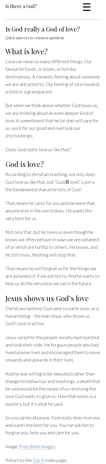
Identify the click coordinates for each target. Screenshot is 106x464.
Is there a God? (21, 6)
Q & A (38, 460)
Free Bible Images (37, 446)
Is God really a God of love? (42, 29)
